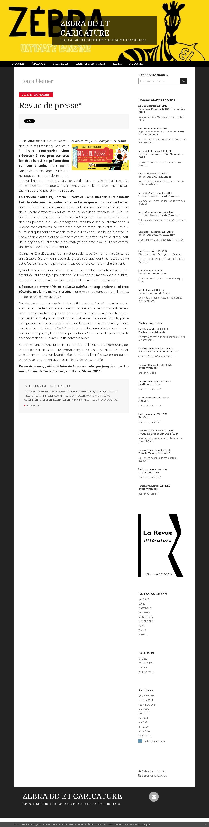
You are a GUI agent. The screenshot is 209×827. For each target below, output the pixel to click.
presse (67, 395)
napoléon (64, 399)
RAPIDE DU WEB (146, 663)
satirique (77, 395)
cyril (141, 154)
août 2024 (143, 709)
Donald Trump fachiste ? (154, 453)
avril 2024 (143, 726)
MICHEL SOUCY (146, 621)
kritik (101, 391)
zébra (48, 391)
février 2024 (144, 735)
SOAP (141, 625)
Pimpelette (145, 254)
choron (102, 399)
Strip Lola (60, 63)
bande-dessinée (79, 391)
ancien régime (102, 395)
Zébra (142, 109)
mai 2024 (143, 722)
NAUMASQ (143, 599)
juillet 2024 (144, 713)
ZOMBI (142, 603)
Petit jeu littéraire (163, 234)
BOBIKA (142, 634)
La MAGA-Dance (148, 472)
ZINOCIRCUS (145, 608)
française (88, 395)
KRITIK (67, 385)
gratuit (65, 391)
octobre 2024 (145, 700)
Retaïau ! (144, 417)
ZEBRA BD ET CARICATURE (72, 796)
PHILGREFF (144, 612)
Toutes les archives (154, 741)
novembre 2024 (146, 695)
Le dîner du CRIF (149, 384)
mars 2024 (144, 731)
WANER (142, 630)
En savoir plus (144, 824)
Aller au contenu (11, 3)
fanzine (56, 391)
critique (93, 391)
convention (31, 399)
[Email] (154, 797)
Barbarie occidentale (152, 332)
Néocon (143, 400)
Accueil (18, 63)
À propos (38, 63)
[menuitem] (20, 64)
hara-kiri (75, 399)
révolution (45, 399)
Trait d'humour (161, 176)
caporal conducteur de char (155, 131)
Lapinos (143, 293)
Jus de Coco (159, 273)
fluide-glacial (54, 395)
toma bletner (38, 395)
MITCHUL (143, 667)
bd (42, 391)
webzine (35, 391)
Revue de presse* (50, 105)
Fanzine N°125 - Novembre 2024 (158, 351)
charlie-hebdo (89, 399)
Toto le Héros (146, 196)
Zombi (142, 176)
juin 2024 (143, 718)
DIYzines (142, 658)
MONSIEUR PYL (146, 616)
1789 (55, 399)
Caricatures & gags (90, 63)
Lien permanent (37, 385)
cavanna (113, 399)
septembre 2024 (147, 704)
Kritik (117, 63)
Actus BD (136, 63)
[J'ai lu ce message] (205, 824)
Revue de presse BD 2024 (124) (158, 433)
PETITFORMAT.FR (146, 671)
